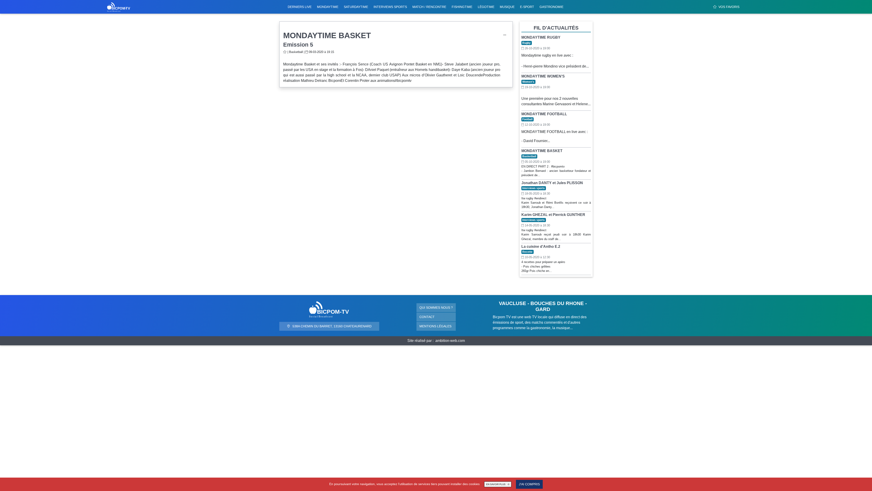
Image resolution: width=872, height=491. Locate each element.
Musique (507, 7)
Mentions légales (435, 326)
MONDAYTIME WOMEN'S (543, 76)
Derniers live (300, 7)
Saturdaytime (356, 7)
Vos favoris (728, 7)
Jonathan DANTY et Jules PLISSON (552, 183)
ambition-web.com (450, 341)
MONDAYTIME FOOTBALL (544, 114)
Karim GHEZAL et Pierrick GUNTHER (553, 215)
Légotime (486, 7)
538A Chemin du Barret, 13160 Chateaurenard (332, 326)
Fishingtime (462, 7)
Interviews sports (390, 7)
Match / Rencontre (429, 7)
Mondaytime (327, 7)
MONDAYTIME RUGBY (540, 37)
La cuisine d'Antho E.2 (540, 246)
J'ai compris (529, 484)
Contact (427, 317)
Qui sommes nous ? (436, 307)
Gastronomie (551, 7)
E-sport (527, 7)
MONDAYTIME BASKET (541, 151)
